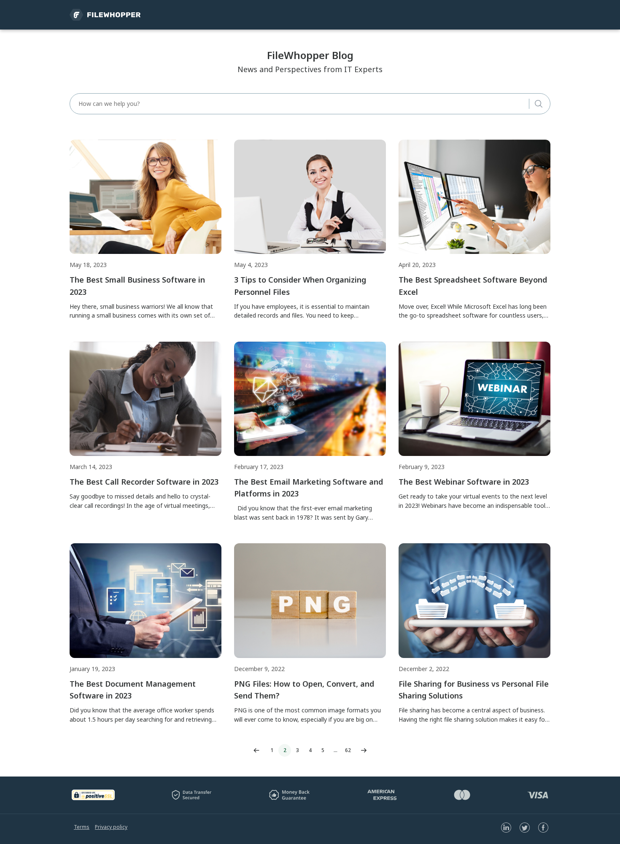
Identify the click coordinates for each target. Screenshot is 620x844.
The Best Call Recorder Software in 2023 (144, 482)
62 (348, 750)
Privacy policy (111, 827)
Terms (81, 827)
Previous (256, 750)
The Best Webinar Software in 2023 (464, 482)
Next (363, 750)
